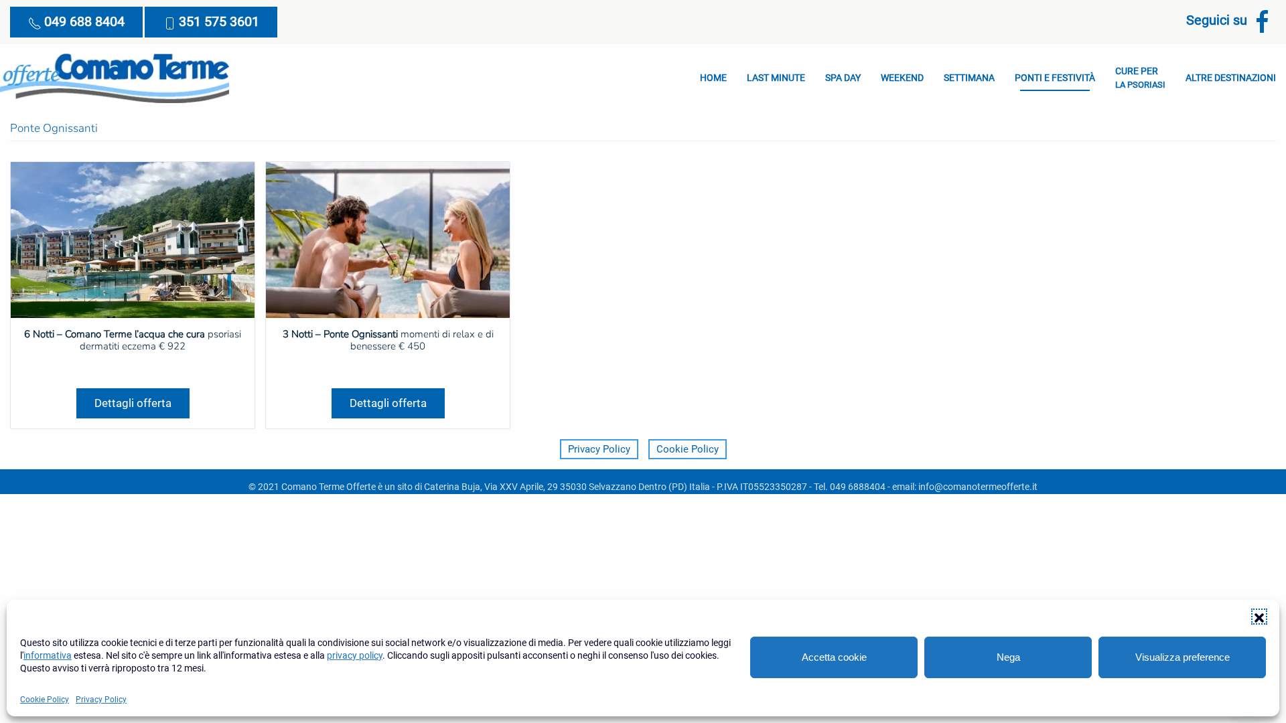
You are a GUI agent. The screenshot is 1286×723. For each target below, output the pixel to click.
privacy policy (354, 655)
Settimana (969, 77)
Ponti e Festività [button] (1055, 77)
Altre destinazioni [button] (1231, 77)
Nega (1008, 657)
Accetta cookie (834, 657)
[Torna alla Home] (114, 77)
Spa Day (843, 77)
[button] (1259, 616)
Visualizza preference (1182, 657)
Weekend (902, 77)
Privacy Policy (101, 699)
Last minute (776, 77)
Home (713, 77)
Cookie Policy (44, 699)
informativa (47, 655)
